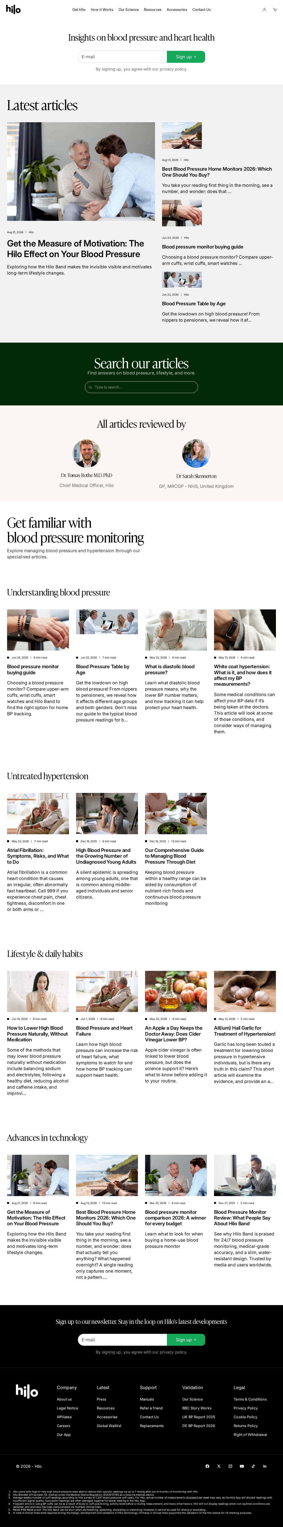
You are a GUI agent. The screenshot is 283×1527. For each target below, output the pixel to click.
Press (101, 1399)
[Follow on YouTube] (242, 1466)
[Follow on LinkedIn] (265, 1466)
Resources (152, 9)
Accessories (177, 9)
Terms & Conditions (250, 1399)
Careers (63, 1426)
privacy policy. (173, 69)
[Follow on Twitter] (219, 1466)
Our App (64, 1434)
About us (64, 1399)
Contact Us (201, 9)
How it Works (102, 9)
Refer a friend (151, 1408)
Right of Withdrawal (250, 1434)
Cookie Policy (245, 1417)
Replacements (152, 1426)
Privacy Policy (246, 1408)
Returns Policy (246, 1426)
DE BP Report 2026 (198, 1426)
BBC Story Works (196, 1408)
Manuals (147, 1399)
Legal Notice (67, 1408)
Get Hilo (79, 9)
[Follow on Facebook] (207, 1466)
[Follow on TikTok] (253, 1466)
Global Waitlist (109, 1426)
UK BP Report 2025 (198, 1417)
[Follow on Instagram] (230, 1466)
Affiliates (64, 1417)
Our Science (129, 9)
